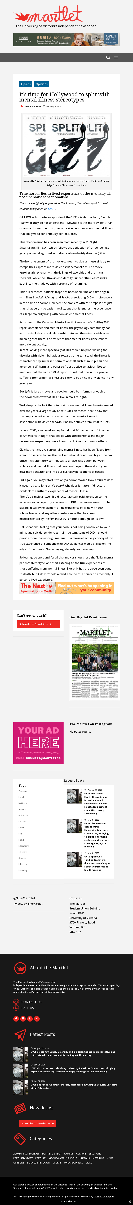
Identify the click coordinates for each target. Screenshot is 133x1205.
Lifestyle (23, 864)
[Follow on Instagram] (23, 1019)
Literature (24, 845)
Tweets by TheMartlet (28, 904)
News (21, 827)
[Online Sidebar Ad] (38, 763)
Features (41, 1158)
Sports (22, 858)
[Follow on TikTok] (37, 1019)
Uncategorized (73, 1162)
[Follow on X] (30, 1019)
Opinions (42, 84)
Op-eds (26, 84)
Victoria (22, 809)
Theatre (23, 851)
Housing (23, 870)
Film (21, 833)
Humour (84, 1158)
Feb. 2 (51, 209)
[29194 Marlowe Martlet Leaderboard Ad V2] (66, 45)
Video (89, 1162)
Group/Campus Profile (63, 1158)
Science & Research (38, 1162)
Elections (95, 1153)
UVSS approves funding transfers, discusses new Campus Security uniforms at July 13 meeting (97, 863)
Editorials (23, 815)
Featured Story (23, 1158)
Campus (23, 791)
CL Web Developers (104, 1196)
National (23, 803)
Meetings (98, 1158)
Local (21, 797)
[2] (66, 593)
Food (21, 839)
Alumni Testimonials (26, 1153)
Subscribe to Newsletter (33, 624)
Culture (81, 1153)
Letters (22, 821)
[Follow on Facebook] (16, 1019)
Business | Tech (51, 1153)
